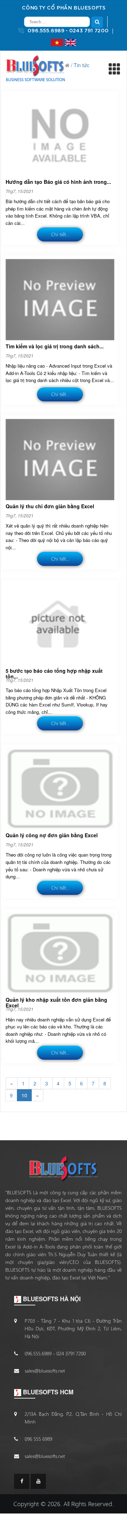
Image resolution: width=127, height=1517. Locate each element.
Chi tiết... (60, 234)
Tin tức (81, 65)
